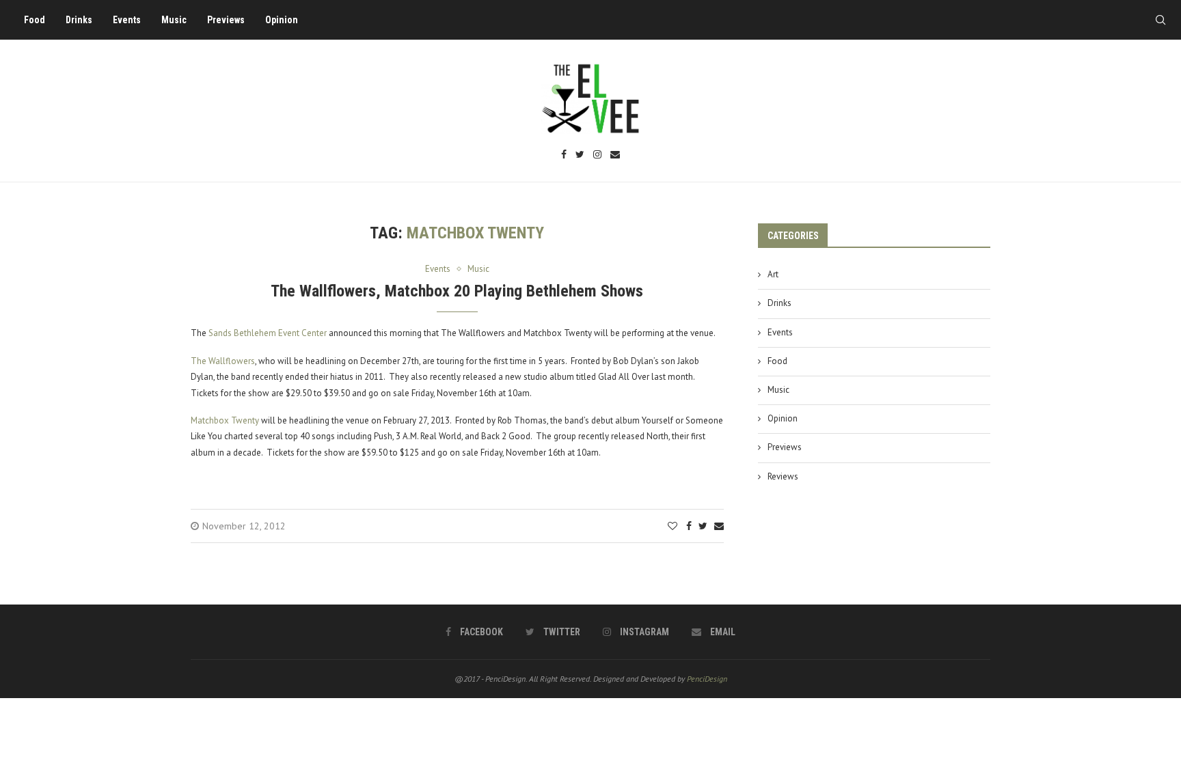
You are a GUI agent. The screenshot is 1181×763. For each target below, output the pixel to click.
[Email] (615, 155)
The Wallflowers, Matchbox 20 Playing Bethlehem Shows (457, 291)
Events (127, 19)
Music (174, 19)
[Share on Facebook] (689, 526)
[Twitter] (579, 155)
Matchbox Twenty (225, 420)
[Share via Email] (719, 526)
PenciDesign (707, 679)
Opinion (281, 19)
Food (34, 19)
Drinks (79, 19)
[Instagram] (597, 155)
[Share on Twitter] (702, 526)
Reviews (783, 476)
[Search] (1160, 20)
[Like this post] (672, 526)
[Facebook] (564, 155)
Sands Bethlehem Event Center (267, 333)
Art (773, 274)
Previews (226, 19)
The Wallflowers (223, 361)
